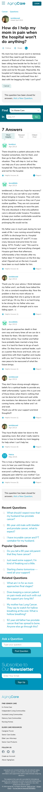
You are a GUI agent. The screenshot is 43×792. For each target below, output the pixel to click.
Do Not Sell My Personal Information (24, 788)
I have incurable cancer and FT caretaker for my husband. (23, 539)
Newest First (21, 136)
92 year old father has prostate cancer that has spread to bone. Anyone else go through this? (23, 623)
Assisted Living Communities (12, 714)
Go (36, 116)
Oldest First (34, 136)
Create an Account (8, 756)
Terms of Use (31, 786)
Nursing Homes (7, 722)
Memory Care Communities (11, 718)
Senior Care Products (9, 742)
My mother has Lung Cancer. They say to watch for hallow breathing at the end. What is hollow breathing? (22, 609)
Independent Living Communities (13, 711)
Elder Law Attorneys (9, 738)
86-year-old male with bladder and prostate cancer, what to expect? (23, 528)
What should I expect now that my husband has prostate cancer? (23, 516)
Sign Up (21, 682)
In (3, 117)
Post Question (21, 651)
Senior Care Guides (8, 735)
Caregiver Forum (8, 731)
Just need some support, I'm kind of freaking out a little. (22, 562)
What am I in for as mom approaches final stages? (20, 584)
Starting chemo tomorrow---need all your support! (22, 571)
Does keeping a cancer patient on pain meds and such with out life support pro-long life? (24, 595)
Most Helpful (8, 136)
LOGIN (37, 4)
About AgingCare (8, 760)
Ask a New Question (22, 98)
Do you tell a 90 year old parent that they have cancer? (23, 552)
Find (5, 110)
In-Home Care (7, 707)
